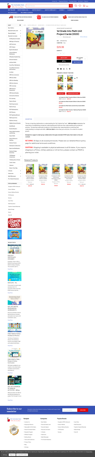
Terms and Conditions (29, 439)
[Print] (64, 69)
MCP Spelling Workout (14, 115)
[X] (67, 69)
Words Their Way (13, 168)
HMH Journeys (12, 85)
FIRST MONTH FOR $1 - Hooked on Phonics (14, 334)
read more (10, 269)
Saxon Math (12, 135)
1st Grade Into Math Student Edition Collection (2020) (43, 177)
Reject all (12, 455)
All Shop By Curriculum (14, 38)
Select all (61, 93)
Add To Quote (77, 62)
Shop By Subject (36, 10)
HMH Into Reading (13, 80)
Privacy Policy (27, 442)
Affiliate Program (28, 434)
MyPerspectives (13, 117)
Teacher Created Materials (14, 206)
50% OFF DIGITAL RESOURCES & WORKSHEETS (13, 308)
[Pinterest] (69, 69)
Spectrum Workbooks (14, 148)
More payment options (64, 64)
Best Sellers (11, 10)
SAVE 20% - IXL (12, 283)
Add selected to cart (73, 93)
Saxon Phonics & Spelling (13, 139)
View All (10, 215)
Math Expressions (13, 104)
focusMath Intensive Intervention (14, 68)
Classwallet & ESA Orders (30, 427)
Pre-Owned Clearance (27, 12)
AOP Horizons (12, 44)
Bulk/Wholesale (12, 12)
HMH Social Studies (14, 93)
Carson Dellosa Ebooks (13, 192)
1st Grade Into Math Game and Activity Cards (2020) (68, 177)
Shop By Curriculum (50, 10)
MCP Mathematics (13, 109)
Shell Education (11, 203)
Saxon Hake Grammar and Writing (14, 132)
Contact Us (54, 1)
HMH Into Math (12, 77)
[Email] (61, 69)
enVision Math (12, 62)
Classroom (70, 10)
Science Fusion (13, 142)
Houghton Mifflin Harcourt (14, 186)
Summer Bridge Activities (13, 151)
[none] (35, 38)
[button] (15, 223)
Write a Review (83, 36)
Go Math (11, 72)
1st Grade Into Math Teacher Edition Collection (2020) (30, 177)
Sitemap (26, 447)
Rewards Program (28, 432)
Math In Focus (12, 106)
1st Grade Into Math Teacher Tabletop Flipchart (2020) (81, 177)
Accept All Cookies (22, 455)
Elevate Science (13, 59)
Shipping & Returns (63, 1)
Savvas (10, 198)
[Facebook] (58, 69)
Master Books (12, 101)
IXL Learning (12, 98)
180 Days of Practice (14, 41)
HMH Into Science (13, 83)
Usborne (11, 165)
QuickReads (12, 126)
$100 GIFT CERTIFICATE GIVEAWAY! (12, 257)
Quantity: (59, 50)
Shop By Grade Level (23, 10)
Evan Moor (10, 200)
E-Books (61, 10)
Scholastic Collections (14, 145)
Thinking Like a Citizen (14, 159)
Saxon (9, 212)
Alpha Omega (11, 209)
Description (28, 119)
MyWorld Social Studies (15, 123)
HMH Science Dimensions (12, 89)
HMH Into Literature (14, 74)
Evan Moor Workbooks (14, 65)
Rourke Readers (13, 128)
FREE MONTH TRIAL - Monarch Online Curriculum (14, 361)
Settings (5, 455)
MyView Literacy (13, 120)
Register (86, 1)
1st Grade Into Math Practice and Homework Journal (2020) (56, 178)
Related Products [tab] (31, 160)
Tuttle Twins (12, 162)
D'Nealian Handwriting (14, 56)
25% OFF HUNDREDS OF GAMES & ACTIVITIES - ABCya (14, 388)
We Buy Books (27, 437)
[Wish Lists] (80, 6)
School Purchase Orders (29, 429)
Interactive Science (14, 95)
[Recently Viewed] (76, 6)
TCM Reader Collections (12, 156)
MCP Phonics (12, 112)
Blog (25, 444)
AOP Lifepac (12, 47)
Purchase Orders (73, 1)
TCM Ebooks (11, 195)
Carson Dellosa (11, 189)
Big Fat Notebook (13, 49)
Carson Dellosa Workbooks (13, 53)
